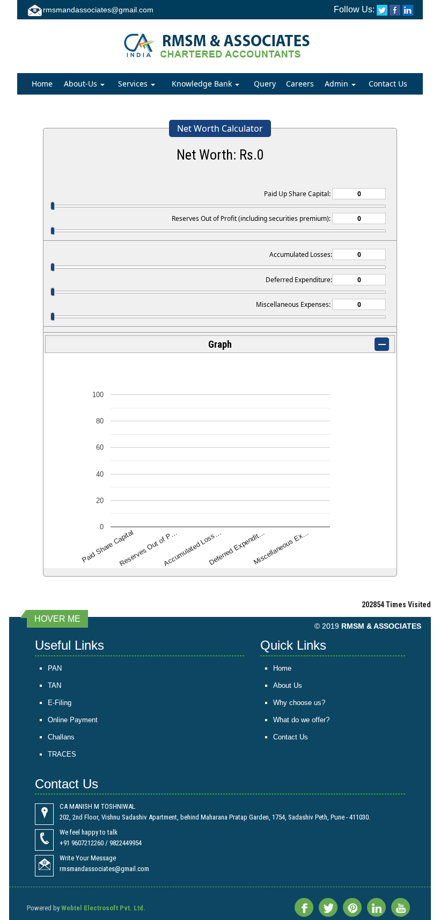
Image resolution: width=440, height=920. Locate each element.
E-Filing (59, 703)
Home (42, 83)
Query (265, 83)
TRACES (62, 754)
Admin (337, 83)
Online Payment (73, 720)
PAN (55, 668)
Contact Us (388, 83)
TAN (54, 685)
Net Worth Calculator (220, 128)
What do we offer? (301, 720)
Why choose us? (299, 703)
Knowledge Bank (203, 83)
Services (134, 83)
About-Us (81, 83)
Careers (300, 83)
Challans (61, 737)
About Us (287, 685)
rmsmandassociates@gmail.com (98, 9)
